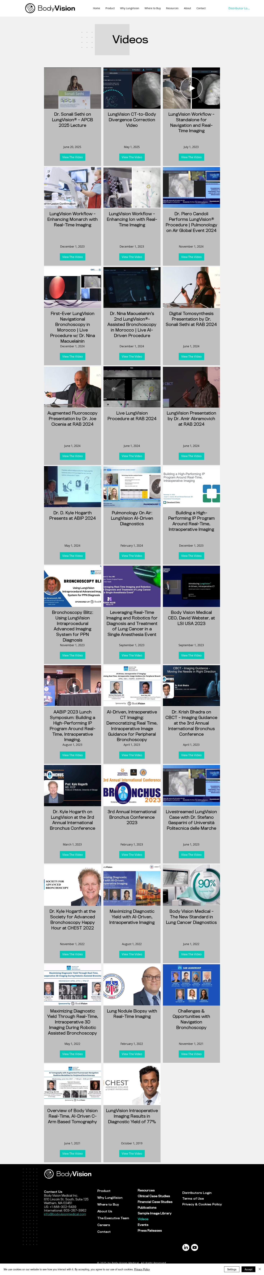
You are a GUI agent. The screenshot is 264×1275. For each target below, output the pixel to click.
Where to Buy (108, 1204)
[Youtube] (194, 1247)
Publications (147, 1207)
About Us (104, 1211)
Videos (143, 1219)
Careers (103, 1225)
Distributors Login (195, 1193)
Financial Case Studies (150, 1202)
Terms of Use (193, 1198)
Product (103, 1191)
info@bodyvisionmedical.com (65, 1214)
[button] (172, 8)
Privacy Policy (142, 1269)
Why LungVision (109, 1197)
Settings (231, 1269)
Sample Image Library (150, 1213)
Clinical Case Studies (150, 1196)
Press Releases (150, 1230)
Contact (104, 1232)
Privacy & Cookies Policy (195, 1204)
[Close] (260, 1269)
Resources (146, 1190)
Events (143, 1225)
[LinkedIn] (185, 1247)
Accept (248, 1269)
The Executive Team (113, 1218)
